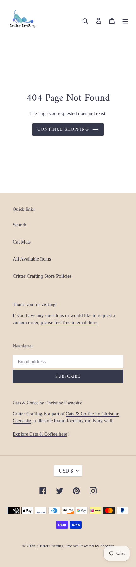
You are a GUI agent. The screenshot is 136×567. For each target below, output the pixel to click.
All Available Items (32, 259)
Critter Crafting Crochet (57, 546)
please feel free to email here (69, 322)
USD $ (66, 471)
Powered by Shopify (96, 546)
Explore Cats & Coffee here (40, 433)
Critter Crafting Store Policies (42, 276)
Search (19, 224)
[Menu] (125, 21)
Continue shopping (63, 129)
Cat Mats (22, 242)
